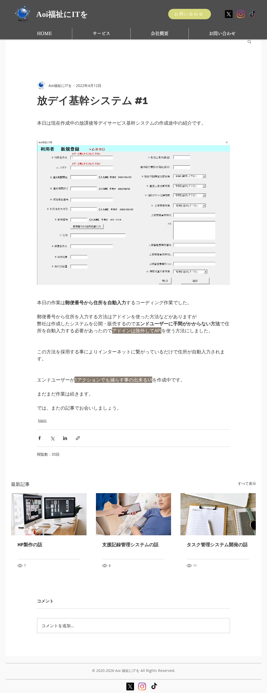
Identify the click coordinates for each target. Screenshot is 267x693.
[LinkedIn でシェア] (65, 438)
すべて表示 (247, 483)
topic (42, 420)
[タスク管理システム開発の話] (218, 514)
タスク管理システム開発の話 (217, 545)
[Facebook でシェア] (39, 438)
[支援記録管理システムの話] (133, 514)
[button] (249, 41)
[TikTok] (253, 14)
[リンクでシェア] (77, 438)
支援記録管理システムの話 (130, 545)
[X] (229, 14)
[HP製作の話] (49, 514)
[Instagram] (241, 14)
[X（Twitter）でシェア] (52, 438)
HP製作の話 (29, 545)
